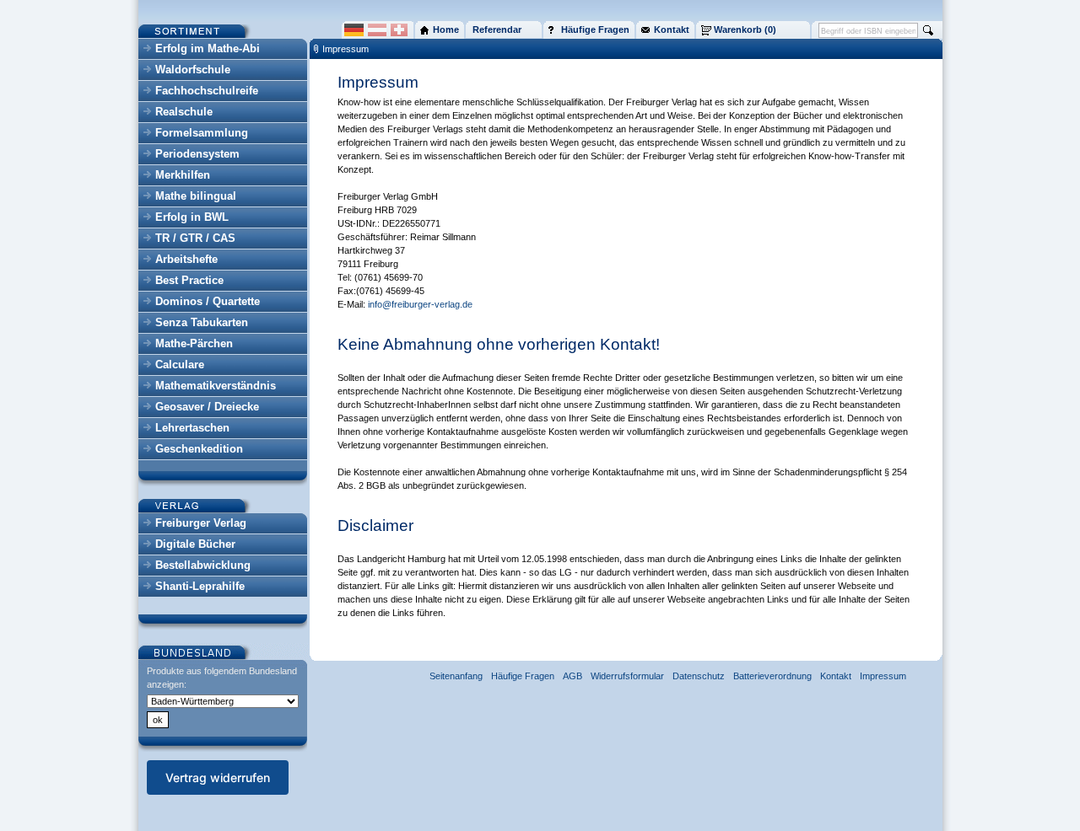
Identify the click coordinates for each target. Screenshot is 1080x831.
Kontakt (835, 676)
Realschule (184, 111)
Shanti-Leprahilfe (200, 586)
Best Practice (189, 280)
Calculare (179, 364)
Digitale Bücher (195, 544)
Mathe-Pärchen (194, 343)
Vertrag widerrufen (217, 777)
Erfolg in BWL (192, 217)
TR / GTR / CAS (195, 238)
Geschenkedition (199, 448)
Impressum (345, 49)
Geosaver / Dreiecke (207, 406)
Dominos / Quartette (207, 301)
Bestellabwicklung (203, 565)
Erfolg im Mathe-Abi (207, 48)
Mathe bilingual (195, 196)
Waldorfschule (192, 69)
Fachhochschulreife (206, 90)
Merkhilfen (182, 175)
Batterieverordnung (772, 676)
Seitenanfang (456, 676)
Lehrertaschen (192, 427)
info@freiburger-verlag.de (420, 304)
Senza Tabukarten (201, 322)
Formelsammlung (201, 132)
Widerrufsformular (627, 676)
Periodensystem (197, 153)
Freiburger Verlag (200, 523)
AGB (572, 676)
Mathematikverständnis (215, 385)
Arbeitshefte (186, 259)
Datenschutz (698, 676)
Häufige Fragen (522, 676)
